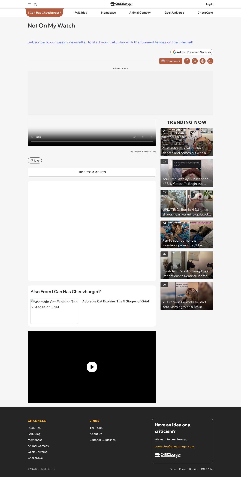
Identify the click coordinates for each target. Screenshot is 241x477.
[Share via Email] (210, 61)
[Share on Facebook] (187, 61)
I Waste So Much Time (145, 151)
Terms (173, 469)
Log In (209, 4)
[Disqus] (92, 233)
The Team (96, 428)
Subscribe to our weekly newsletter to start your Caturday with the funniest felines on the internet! (110, 42)
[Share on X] (195, 61)
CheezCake (35, 458)
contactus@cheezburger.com (174, 446)
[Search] (35, 4)
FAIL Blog (34, 434)
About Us (96, 434)
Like (37, 160)
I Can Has (34, 428)
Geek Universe (37, 452)
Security (193, 469)
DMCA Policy (206, 469)
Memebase (35, 440)
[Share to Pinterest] (203, 61)
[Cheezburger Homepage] (121, 4)
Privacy (182, 469)
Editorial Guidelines (103, 440)
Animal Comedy (38, 446)
